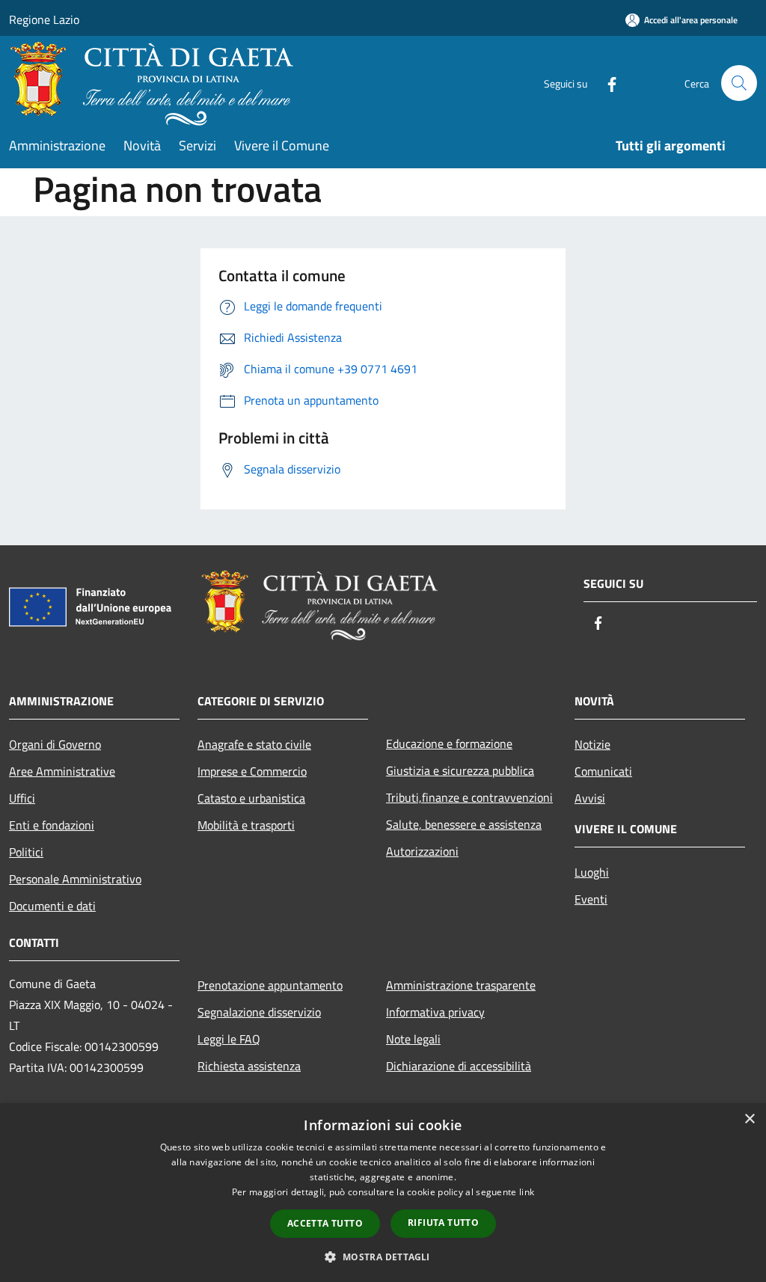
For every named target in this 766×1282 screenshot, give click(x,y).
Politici (26, 852)
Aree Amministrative (62, 771)
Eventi (590, 899)
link (526, 1192)
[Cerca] (739, 83)
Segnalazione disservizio (259, 1012)
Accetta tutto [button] (325, 1223)
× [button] (749, 1119)
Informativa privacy (435, 1012)
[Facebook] (606, 83)
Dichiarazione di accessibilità (458, 1066)
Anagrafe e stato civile (254, 744)
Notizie (592, 744)
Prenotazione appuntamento (270, 985)
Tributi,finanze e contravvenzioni (469, 797)
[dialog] (383, 1192)
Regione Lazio (44, 19)
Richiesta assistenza (249, 1066)
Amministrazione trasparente (461, 985)
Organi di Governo (55, 744)
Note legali (413, 1039)
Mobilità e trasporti (246, 825)
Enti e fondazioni (51, 825)
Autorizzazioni (422, 851)
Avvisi (589, 798)
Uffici (22, 798)
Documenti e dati (52, 906)
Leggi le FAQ (228, 1039)
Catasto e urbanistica (251, 798)
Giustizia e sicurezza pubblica (460, 770)
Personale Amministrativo (75, 879)
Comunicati (603, 771)
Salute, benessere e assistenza (464, 824)
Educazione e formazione (449, 743)
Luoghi (591, 872)
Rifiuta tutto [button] (443, 1222)
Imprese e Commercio (252, 771)
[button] (382, 1256)
